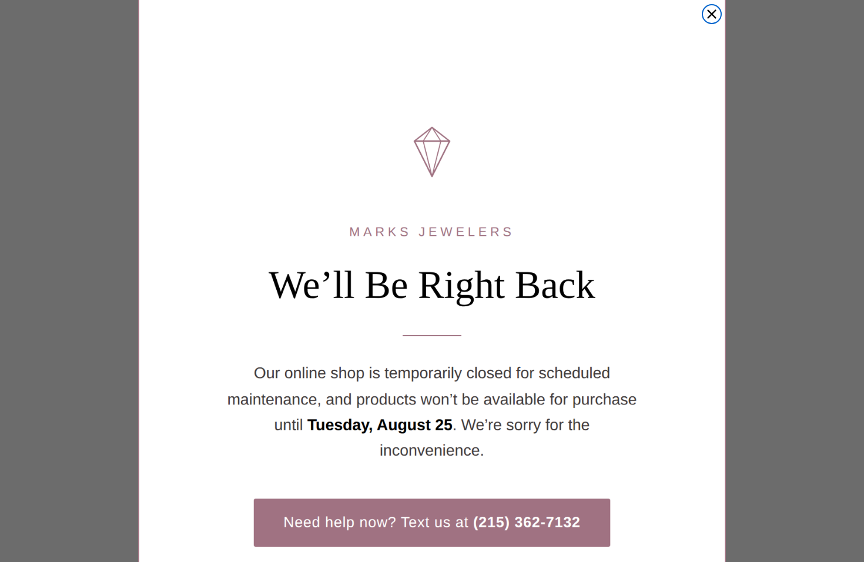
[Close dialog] (711, 14)
